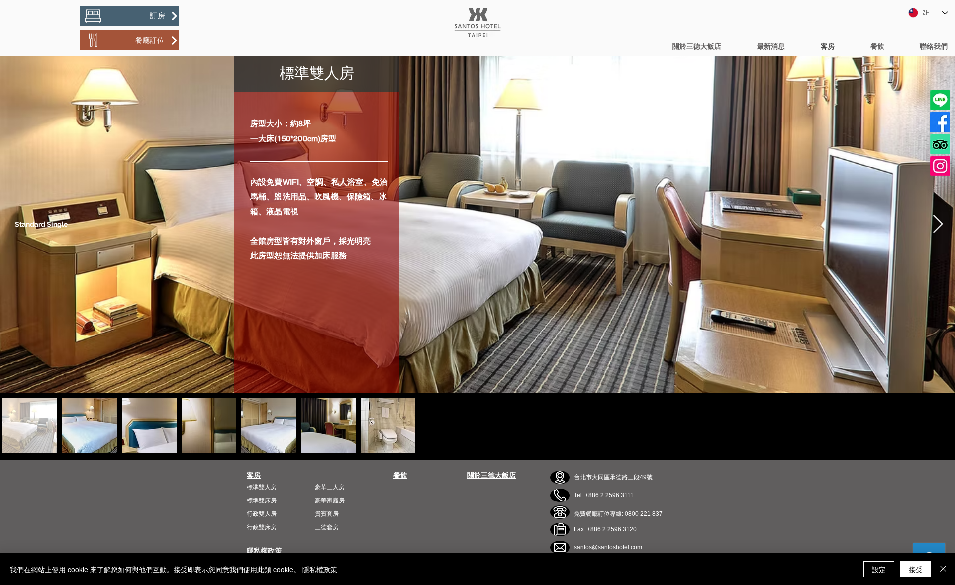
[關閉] (943, 569)
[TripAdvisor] (940, 144)
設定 (879, 569)
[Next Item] (938, 224)
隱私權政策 (319, 569)
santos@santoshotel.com (608, 547)
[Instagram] (940, 166)
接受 (916, 569)
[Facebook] (940, 122)
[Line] (940, 100)
